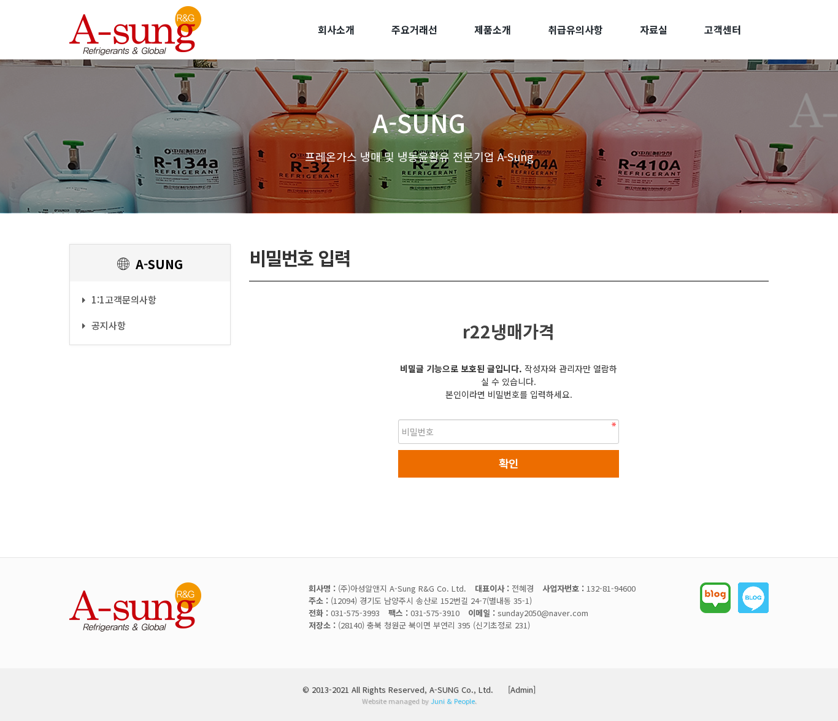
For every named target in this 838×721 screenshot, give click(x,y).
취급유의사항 (575, 29)
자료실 (653, 29)
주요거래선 (414, 29)
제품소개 (492, 29)
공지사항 (108, 325)
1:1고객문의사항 (123, 299)
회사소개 (336, 29)
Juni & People (453, 701)
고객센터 (722, 29)
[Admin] (522, 689)
